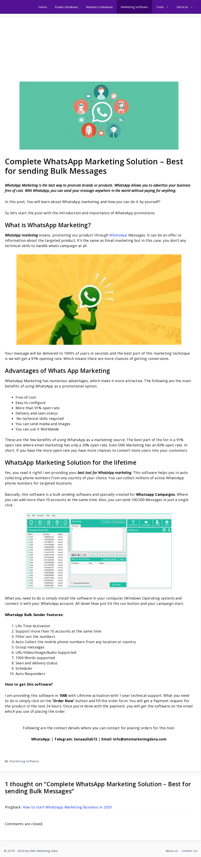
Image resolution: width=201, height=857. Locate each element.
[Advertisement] (99, 52)
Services (182, 7)
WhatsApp (118, 235)
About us (172, 851)
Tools (160, 7)
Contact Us (189, 851)
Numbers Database (99, 7)
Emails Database (66, 7)
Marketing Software (134, 7)
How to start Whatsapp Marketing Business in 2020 (67, 807)
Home (42, 7)
